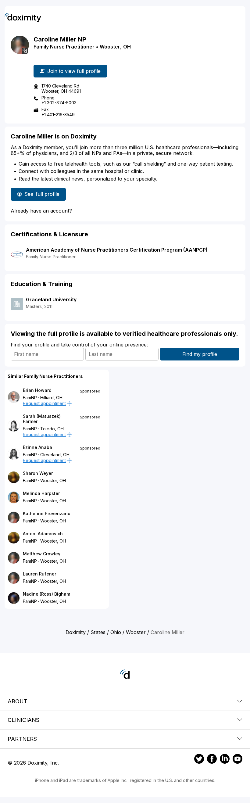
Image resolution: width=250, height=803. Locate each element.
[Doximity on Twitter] (199, 759)
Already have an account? (41, 211)
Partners (22, 739)
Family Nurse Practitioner (64, 47)
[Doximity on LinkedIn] (225, 759)
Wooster (110, 47)
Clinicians (23, 720)
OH (127, 47)
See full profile (41, 196)
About (17, 701)
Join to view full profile (74, 71)
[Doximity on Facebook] (212, 759)
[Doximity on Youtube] (237, 759)
